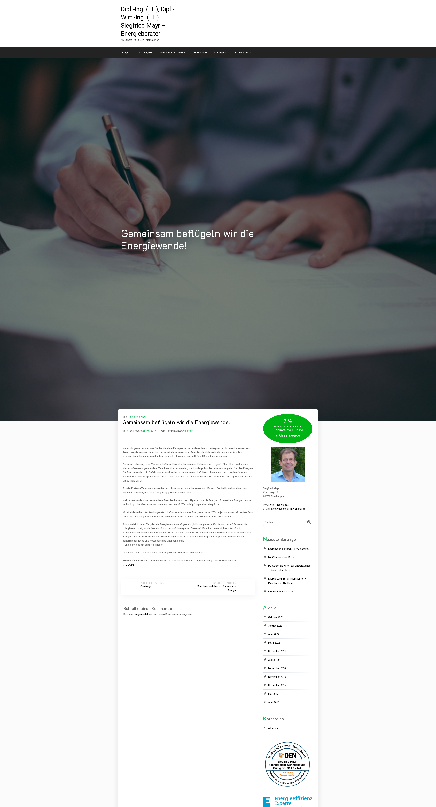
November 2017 (277, 685)
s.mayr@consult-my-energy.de (288, 508)
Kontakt (220, 52)
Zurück (130, 564)
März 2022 (274, 642)
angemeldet (141, 614)
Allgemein (187, 430)
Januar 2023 (275, 625)
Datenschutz (243, 52)
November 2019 (277, 676)
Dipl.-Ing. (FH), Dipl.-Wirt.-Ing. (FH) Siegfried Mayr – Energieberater (148, 21)
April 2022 (273, 634)
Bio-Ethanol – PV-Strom (281, 591)
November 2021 (277, 651)
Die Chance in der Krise (281, 557)
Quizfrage (145, 52)
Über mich (200, 52)
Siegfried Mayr (138, 416)
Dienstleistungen (172, 52)
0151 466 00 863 (279, 504)
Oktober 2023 (275, 617)
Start (126, 52)
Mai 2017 (273, 693)
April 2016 (273, 702)
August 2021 (275, 659)
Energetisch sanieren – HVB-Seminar (288, 548)
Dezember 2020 (277, 668)
